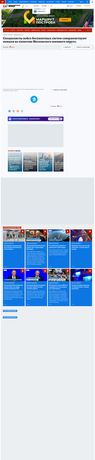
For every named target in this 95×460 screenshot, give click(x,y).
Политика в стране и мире (32, 243)
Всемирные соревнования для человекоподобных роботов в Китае (13, 247)
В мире (58, 2)
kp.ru (13, 47)
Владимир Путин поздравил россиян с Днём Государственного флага (36, 286)
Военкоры (27, 30)
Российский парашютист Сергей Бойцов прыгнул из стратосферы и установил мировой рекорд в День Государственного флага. (58, 252)
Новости (13, 30)
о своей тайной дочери (80, 247)
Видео (16, 2)
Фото (10, 2)
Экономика (50, 2)
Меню (2, 2)
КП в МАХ (43, 30)
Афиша (79, 30)
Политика (33, 2)
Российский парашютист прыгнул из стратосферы (57, 246)
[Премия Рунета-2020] (25, 6)
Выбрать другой (41, 11)
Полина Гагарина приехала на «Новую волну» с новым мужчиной (80, 286)
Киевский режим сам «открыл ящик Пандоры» (36, 247)
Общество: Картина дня (7, 34)
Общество (41, 2)
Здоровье (71, 2)
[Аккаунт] (92, 2)
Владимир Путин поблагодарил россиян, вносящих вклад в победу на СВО (13, 286)
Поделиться (67, 47)
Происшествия (72, 30)
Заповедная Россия (62, 30)
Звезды (64, 2)
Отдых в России (51, 30)
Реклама (78, 6)
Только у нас (20, 30)
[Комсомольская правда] (11, 5)
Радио (71, 6)
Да (35, 11)
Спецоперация (23, 2)
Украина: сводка (35, 30)
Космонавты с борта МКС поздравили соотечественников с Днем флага (58, 286)
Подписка (87, 6)
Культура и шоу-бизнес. (76, 243)
